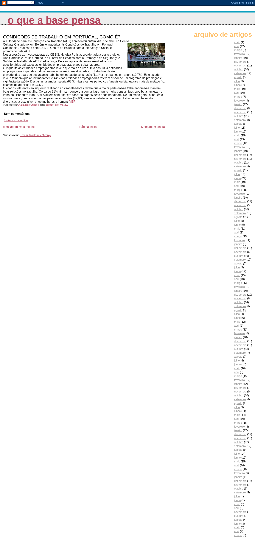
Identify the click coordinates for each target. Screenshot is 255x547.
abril (236, 46)
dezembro (240, 61)
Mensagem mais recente (19, 126)
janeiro (238, 57)
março (238, 50)
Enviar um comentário (16, 120)
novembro (240, 65)
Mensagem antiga (153, 126)
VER (72, 101)
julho (237, 81)
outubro (238, 69)
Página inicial (88, 126)
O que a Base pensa (54, 20)
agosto (238, 77)
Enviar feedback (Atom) (35, 135)
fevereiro (239, 53)
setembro (240, 73)
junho (237, 84)
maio (237, 42)
